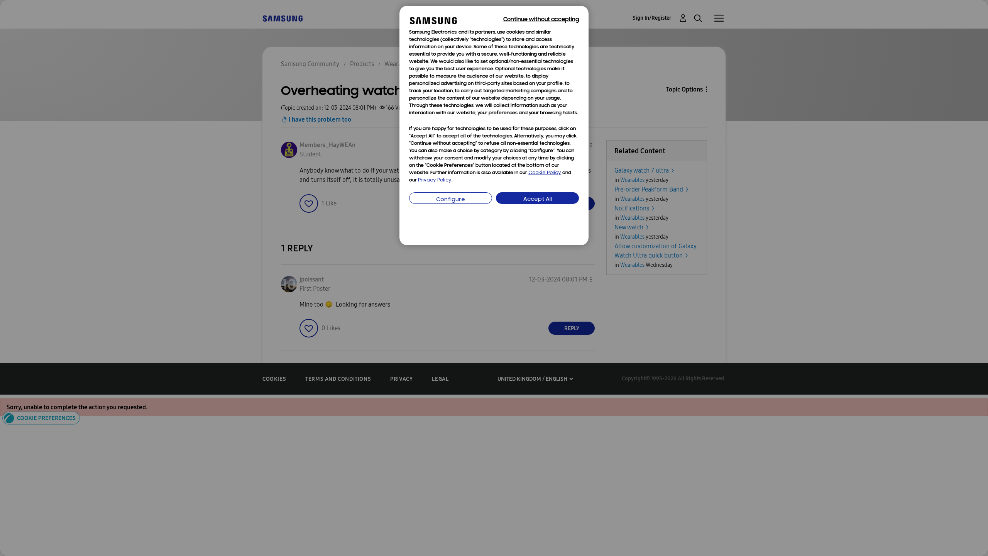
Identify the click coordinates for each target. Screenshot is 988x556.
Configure (450, 200)
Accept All (537, 199)
